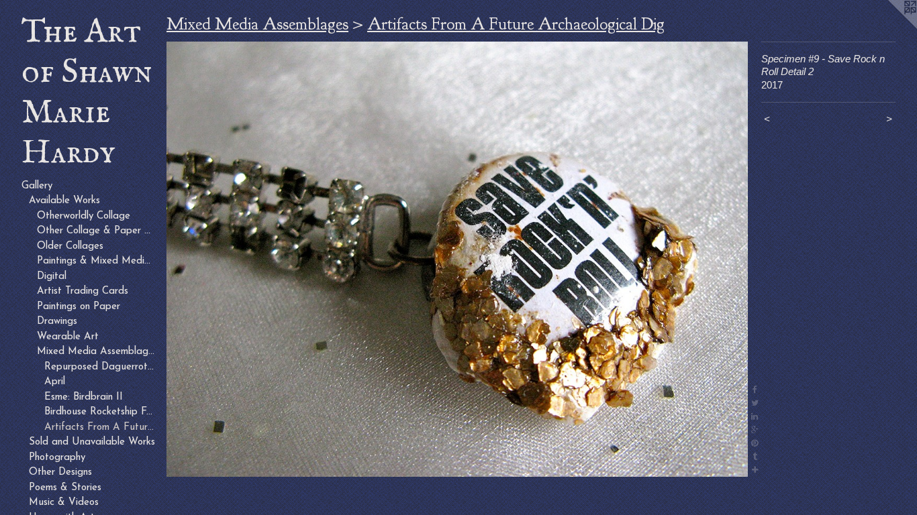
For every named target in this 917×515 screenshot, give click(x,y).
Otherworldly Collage (83, 216)
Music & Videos (64, 503)
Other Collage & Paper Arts (96, 231)
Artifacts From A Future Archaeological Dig (100, 427)
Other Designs (60, 472)
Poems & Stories (65, 488)
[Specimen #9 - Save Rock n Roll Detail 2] (457, 259)
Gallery (36, 186)
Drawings (57, 322)
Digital (51, 277)
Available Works (64, 201)
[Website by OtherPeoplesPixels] (890, 27)
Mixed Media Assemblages (96, 352)
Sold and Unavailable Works (92, 442)
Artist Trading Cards (82, 291)
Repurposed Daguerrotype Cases (100, 367)
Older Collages (70, 246)
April (54, 382)
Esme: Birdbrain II (83, 397)
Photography (57, 458)
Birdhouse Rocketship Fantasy (100, 412)
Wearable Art (68, 337)
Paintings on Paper (78, 307)
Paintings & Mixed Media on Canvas (96, 261)
